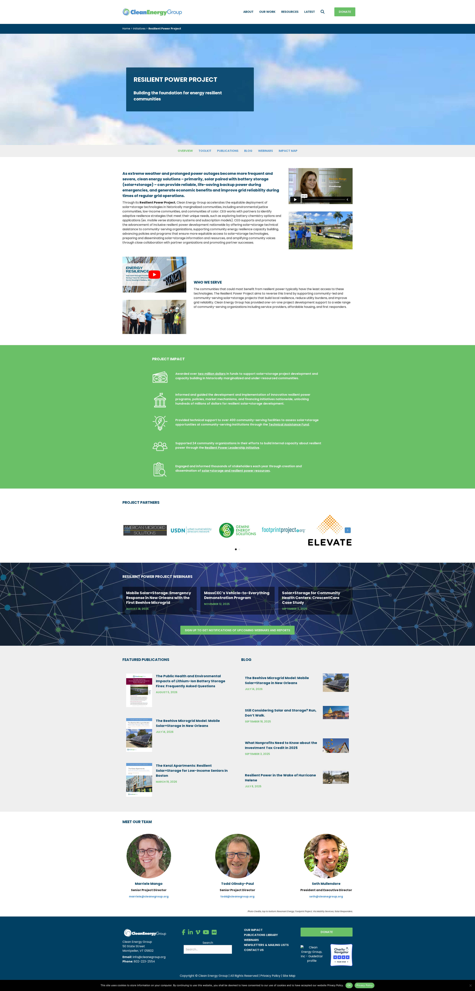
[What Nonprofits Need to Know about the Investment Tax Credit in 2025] (336, 745)
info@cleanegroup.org (149, 957)
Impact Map (288, 151)
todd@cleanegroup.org (237, 896)
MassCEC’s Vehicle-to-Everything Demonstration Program (236, 595)
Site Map (289, 976)
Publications (227, 151)
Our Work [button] (267, 12)
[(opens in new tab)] (341, 955)
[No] (470, 985)
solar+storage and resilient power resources (236, 471)
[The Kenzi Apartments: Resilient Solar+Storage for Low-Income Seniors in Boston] (139, 779)
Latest (309, 12)
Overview (185, 151)
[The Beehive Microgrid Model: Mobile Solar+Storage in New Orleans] (139, 735)
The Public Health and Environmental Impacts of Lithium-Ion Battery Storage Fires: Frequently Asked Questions (190, 681)
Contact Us (254, 950)
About (248, 12)
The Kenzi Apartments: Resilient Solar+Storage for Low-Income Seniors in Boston (192, 770)
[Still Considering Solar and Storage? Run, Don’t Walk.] (336, 712)
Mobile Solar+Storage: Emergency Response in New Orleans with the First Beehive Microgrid (158, 597)
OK (349, 985)
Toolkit (205, 151)
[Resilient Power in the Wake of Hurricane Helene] (336, 777)
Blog (248, 151)
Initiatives (139, 28)
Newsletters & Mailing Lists (266, 945)
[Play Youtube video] (154, 274)
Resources (290, 12)
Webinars (265, 151)
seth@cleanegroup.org (326, 896)
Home (126, 28)
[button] (323, 12)
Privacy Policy (270, 976)
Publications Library (261, 935)
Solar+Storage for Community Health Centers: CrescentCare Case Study (311, 597)
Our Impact (253, 930)
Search (208, 943)
